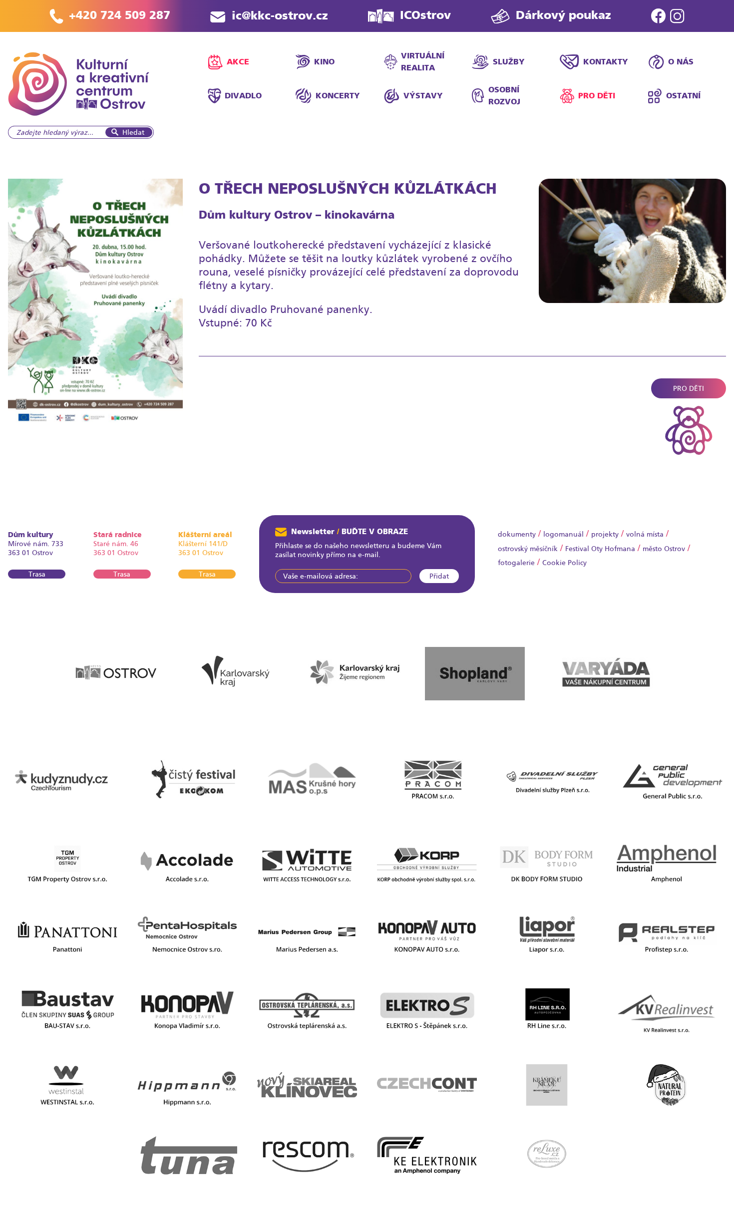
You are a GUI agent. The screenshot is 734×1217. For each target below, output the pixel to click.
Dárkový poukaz (563, 15)
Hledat (133, 132)
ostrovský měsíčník (528, 549)
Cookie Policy (564, 563)
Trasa (36, 574)
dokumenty (517, 534)
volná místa (645, 534)
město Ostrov (664, 549)
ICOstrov (425, 15)
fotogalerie (516, 563)
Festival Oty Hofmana (600, 549)
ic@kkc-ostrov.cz (280, 15)
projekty (605, 534)
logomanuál (563, 534)
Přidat (439, 576)
